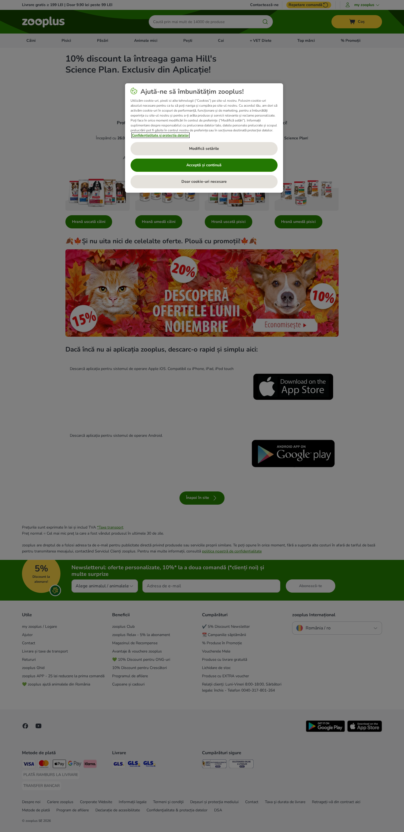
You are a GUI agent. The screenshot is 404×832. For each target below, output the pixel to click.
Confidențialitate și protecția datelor (160, 135)
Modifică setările (204, 148)
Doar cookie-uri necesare (204, 181)
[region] (204, 138)
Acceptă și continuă (204, 165)
